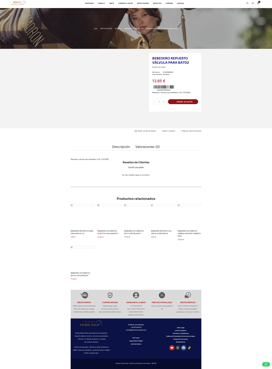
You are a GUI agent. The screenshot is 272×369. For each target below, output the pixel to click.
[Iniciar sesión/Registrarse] (253, 3)
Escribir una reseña (158, 67)
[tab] (121, 146)
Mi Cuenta (136, 338)
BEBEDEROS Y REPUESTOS (133, 28)
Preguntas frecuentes (180, 339)
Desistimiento (180, 342)
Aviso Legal (180, 327)
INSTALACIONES (106, 28)
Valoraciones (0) (147, 147)
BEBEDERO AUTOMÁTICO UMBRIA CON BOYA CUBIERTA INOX (189, 233)
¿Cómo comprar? (180, 330)
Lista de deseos (136, 344)
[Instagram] (177, 347)
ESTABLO (118, 28)
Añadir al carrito (185, 101)
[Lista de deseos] (144, 131)
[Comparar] (167, 131)
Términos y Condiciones (181, 333)
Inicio (96, 28)
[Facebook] (183, 347)
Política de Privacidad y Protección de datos (180, 336)
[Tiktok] (189, 347)
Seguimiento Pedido (136, 341)
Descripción (121, 147)
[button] (266, 364)
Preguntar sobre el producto (191, 131)
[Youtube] (172, 347)
